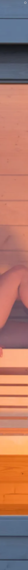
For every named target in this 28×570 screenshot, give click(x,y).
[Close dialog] (25, 3)
